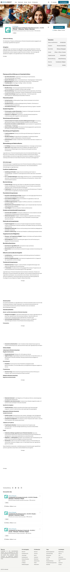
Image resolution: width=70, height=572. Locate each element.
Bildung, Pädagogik (12, 495)
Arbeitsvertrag (36, 560)
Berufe (29, 2)
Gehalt (35, 562)
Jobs (16, 2)
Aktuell (25, 2)
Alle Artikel (48, 564)
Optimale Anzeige (49, 553)
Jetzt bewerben (59, 27)
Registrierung (61, 551)
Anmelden (54, 2)
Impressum (61, 562)
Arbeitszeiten (36, 564)
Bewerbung (36, 559)
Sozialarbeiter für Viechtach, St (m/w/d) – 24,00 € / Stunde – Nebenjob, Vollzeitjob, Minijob (22, 531)
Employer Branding (25, 559)
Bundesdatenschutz (62, 559)
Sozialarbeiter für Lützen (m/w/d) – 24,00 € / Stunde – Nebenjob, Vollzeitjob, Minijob (22, 514)
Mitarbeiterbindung (49, 560)
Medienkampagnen (25, 564)
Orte (59, 555)
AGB (59, 560)
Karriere (47, 559)
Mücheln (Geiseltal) (61, 45)
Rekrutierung (48, 555)
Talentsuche (20, 2)
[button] (48, 2)
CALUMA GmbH (15, 26)
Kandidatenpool (25, 557)
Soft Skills (48, 557)
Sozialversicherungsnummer (51, 562)
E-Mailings (23, 562)
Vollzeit (7, 502)
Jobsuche (36, 553)
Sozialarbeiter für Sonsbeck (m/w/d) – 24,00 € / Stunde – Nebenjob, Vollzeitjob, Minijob (23, 498)
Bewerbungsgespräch (50, 551)
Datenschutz (61, 557)
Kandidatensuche (25, 553)
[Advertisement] (22, 64)
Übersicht (23, 551)
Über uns (60, 553)
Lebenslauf (36, 557)
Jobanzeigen (24, 555)
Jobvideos (24, 560)
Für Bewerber (35, 2)
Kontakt (60, 564)
